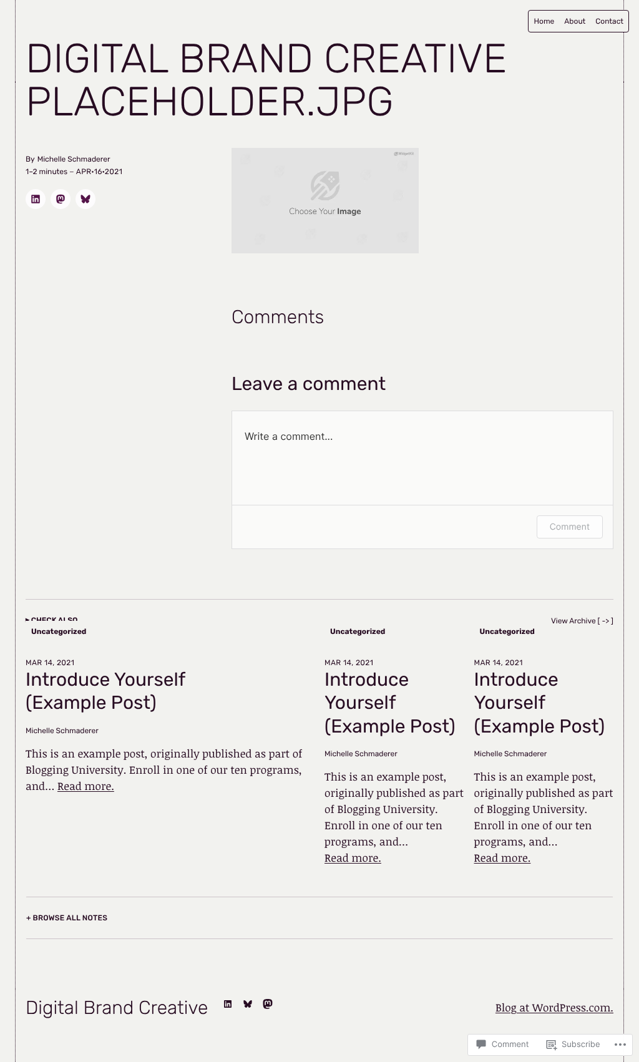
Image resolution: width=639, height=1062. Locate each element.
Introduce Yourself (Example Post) (105, 691)
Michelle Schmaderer (62, 730)
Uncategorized (58, 631)
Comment (570, 527)
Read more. (85, 786)
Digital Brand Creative (266, 59)
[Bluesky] (248, 1004)
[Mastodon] (268, 1004)
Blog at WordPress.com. (554, 1007)
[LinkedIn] (228, 1004)
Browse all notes (70, 917)
